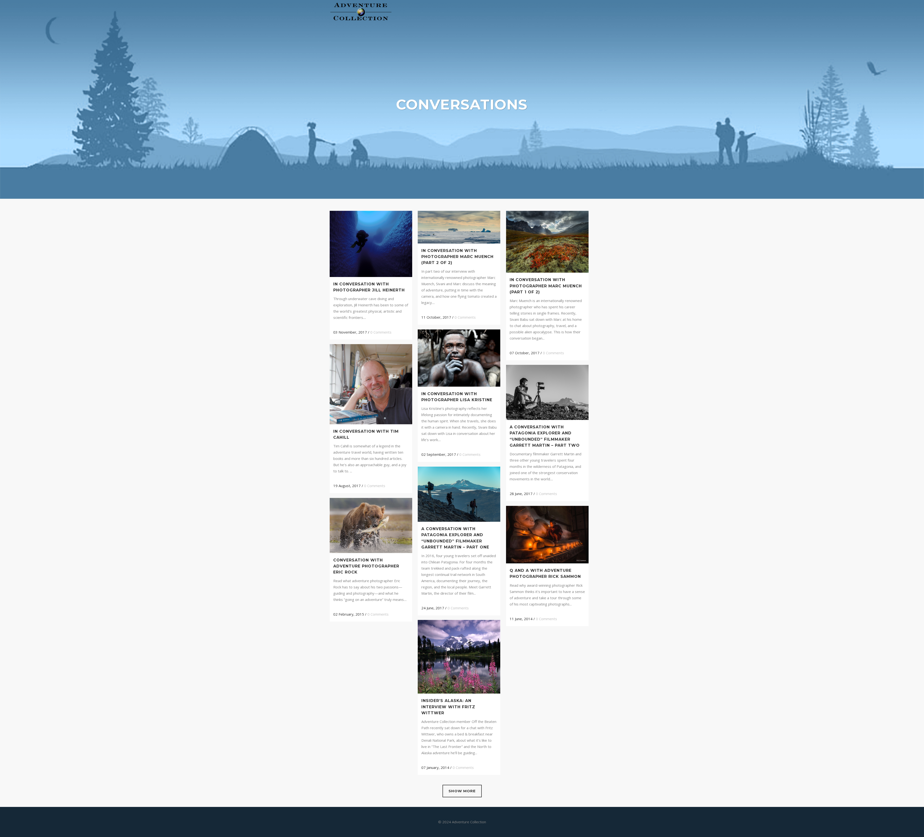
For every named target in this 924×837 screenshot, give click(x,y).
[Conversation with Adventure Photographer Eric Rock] (371, 525)
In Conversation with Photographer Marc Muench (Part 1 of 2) (546, 285)
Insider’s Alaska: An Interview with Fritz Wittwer (448, 706)
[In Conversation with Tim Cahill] (371, 384)
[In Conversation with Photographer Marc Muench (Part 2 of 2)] (459, 227)
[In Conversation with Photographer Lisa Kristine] (459, 358)
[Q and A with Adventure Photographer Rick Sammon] (547, 534)
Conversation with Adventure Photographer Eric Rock (366, 566)
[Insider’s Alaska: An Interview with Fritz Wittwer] (459, 657)
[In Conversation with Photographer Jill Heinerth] (371, 244)
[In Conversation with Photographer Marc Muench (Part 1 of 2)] (547, 242)
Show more (462, 791)
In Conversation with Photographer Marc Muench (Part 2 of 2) (457, 256)
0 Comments (380, 332)
